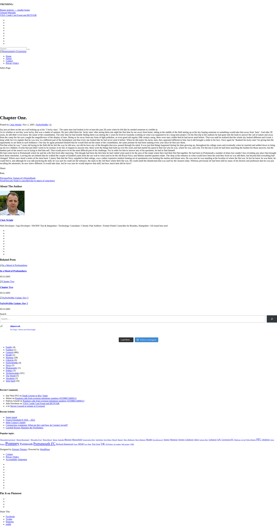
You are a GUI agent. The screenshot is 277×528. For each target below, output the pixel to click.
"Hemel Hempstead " (23, 440)
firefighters (99, 440)
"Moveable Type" (36, 440)
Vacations (10, 378)
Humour (9, 357)
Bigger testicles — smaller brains (15, 10)
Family (9, 347)
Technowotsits (12, 373)
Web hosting (125, 444)
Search (3, 314)
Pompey (12, 443)
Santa (75, 444)
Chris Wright (15, 124)
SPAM (81, 444)
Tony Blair (87, 444)
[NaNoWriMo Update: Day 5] (14, 298)
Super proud (11, 417)
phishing (266, 439)
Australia (61, 440)
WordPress (45, 449)
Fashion (9, 350)
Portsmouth (26, 443)
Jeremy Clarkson (185, 439)
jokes (196, 439)
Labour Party (203, 440)
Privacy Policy (12, 63)
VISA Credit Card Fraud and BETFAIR (18, 15)
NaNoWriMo (42, 124)
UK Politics (109, 444)
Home (8, 56)
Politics (9, 370)
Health (9, 355)
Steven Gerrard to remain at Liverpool (27, 406)
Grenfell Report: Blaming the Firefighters (24, 428)
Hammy (120, 440)
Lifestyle (10, 360)
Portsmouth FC (44, 444)
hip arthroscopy (158, 440)
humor (167, 439)
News (8, 365)
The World (11, 376)
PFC (258, 439)
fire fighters (108, 440)
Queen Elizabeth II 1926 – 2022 (20, 420)
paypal (243, 440)
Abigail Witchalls (8, 12)
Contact (9, 61)
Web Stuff (10, 381)
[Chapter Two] (7, 281)
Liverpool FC (228, 439)
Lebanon (213, 439)
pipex (272, 440)
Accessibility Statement (16, 459)
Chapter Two (6, 287)
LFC (219, 439)
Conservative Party (89, 440)
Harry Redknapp (129, 440)
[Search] (272, 318)
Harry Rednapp (140, 440)
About (9, 58)
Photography (11, 368)
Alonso (55, 440)
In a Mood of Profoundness (13, 271)
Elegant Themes (19, 449)
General (9, 352)
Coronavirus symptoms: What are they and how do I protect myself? (37, 425)
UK (103, 443)
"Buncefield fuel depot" (8, 440)
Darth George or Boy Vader (35, 395)
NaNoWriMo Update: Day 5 (14, 303)
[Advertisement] (138, 92)
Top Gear (96, 444)
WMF (132, 444)
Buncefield (77, 439)
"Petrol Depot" (47, 440)
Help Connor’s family (16, 422)
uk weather (117, 444)
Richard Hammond (64, 444)
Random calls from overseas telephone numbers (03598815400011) (46, 398)
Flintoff (114, 440)
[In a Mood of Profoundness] (13, 265)
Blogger (68, 439)
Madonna (237, 440)
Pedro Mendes (251, 440)
